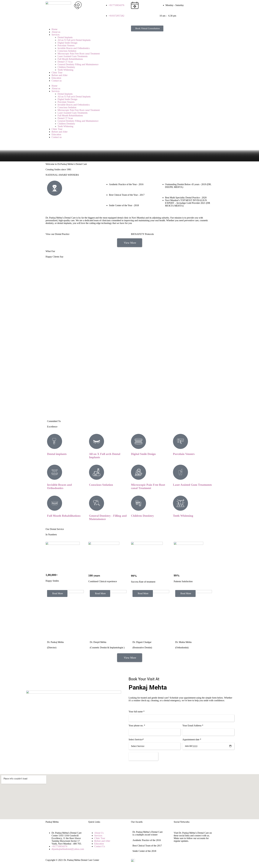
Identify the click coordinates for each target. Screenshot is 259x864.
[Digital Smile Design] (138, 441)
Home (54, 29)
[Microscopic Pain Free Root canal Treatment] (138, 472)
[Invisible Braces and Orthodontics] (54, 472)
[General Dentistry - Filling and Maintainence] (96, 503)
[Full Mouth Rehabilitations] (54, 503)
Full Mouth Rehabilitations (70, 59)
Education (56, 78)
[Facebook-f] (191, 5)
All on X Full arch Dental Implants (74, 40)
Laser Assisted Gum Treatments (73, 56)
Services (56, 34)
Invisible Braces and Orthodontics (74, 48)
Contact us (57, 80)
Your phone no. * (137, 725)
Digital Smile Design (67, 42)
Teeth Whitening (65, 70)
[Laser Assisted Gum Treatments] (180, 472)
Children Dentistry (66, 67)
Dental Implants (65, 37)
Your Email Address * (192, 725)
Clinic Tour (57, 72)
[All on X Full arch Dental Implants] (96, 441)
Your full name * (136, 711)
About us (56, 32)
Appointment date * (191, 739)
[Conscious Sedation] (96, 472)
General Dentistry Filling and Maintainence (78, 64)
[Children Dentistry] (138, 503)
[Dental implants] (54, 441)
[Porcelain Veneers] (180, 441)
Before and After (59, 75)
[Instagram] (200, 5)
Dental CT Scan (65, 61)
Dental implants (57, 454)
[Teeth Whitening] (180, 503)
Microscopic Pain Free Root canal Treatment (79, 53)
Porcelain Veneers (66, 45)
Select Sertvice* (136, 739)
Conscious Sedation (67, 51)
